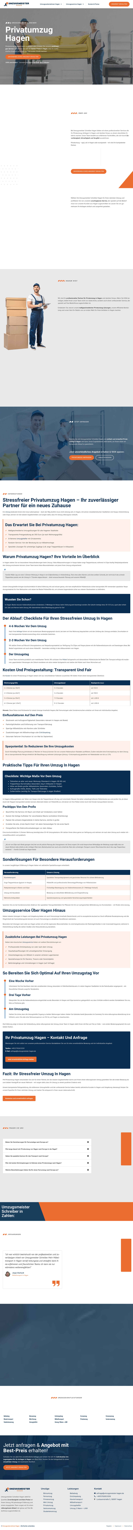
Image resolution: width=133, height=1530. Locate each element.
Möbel (64, 659)
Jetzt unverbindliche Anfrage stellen (21, 1059)
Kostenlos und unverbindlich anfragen (19, 1098)
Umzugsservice (27, 942)
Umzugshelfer (22, 539)
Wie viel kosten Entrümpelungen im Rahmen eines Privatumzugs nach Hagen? (33, 1163)
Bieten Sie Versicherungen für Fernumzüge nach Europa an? (26, 1142)
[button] (47, 1142)
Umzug (7, 512)
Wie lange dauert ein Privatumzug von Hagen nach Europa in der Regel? (31, 1149)
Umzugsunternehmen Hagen (50, 4)
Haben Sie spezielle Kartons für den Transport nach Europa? (26, 1156)
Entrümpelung (44, 732)
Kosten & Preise (93, 4)
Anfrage (19, 631)
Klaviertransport (9, 877)
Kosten (7, 676)
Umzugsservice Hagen (74, 4)
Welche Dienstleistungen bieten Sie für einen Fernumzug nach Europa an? (31, 1170)
